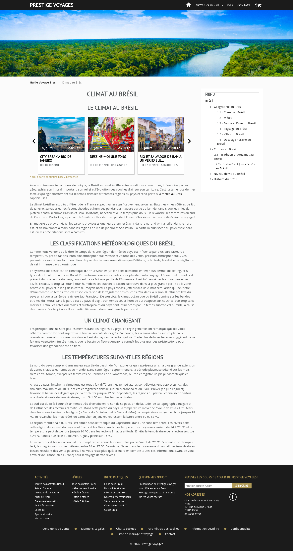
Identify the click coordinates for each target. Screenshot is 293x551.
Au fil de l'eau (42, 497)
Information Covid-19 (205, 528)
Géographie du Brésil (228, 107)
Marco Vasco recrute (150, 497)
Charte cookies (126, 528)
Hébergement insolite (84, 488)
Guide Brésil (111, 510)
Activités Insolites (44, 505)
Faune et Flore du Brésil (240, 123)
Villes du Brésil (234, 134)
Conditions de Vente (56, 528)
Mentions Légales (93, 528)
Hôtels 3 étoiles (80, 492)
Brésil (209, 100)
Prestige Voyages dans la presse (157, 492)
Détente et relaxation (46, 501)
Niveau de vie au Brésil (229, 174)
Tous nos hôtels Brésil (84, 484)
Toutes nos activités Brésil (49, 484)
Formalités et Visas (114, 488)
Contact (244, 5)
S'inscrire (242, 485)
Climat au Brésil (234, 112)
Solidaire (40, 510)
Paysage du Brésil (236, 129)
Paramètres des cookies (163, 528)
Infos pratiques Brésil (116, 492)
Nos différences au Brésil (153, 488)
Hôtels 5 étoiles (80, 501)
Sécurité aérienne (114, 501)
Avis (230, 5)
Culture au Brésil (225, 149)
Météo (228, 118)
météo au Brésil (172, 194)
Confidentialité (241, 528)
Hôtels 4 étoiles (80, 497)
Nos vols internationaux (117, 497)
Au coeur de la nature (47, 492)
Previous (34, 141)
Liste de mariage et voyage (135, 534)
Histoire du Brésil (225, 179)
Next (189, 141)
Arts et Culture (43, 488)
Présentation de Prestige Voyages (157, 484)
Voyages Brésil (208, 5)
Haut (279, 538)
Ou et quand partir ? (115, 505)
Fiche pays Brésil (113, 484)
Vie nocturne (42, 518)
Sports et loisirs (43, 514)
